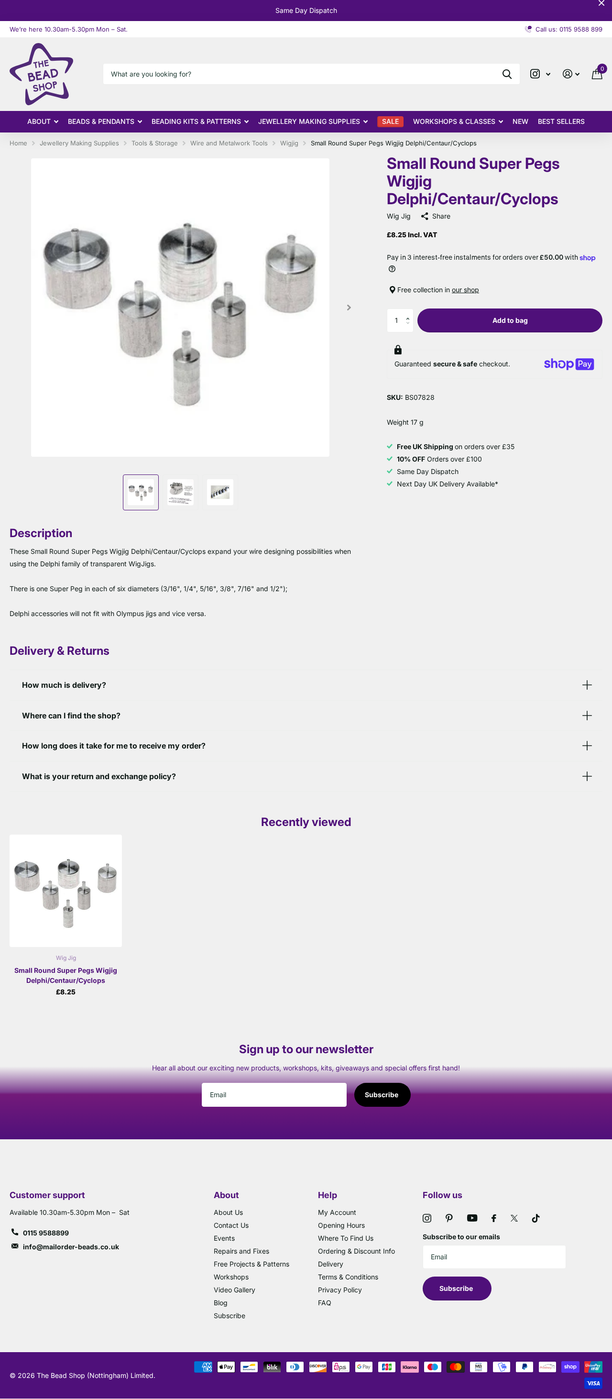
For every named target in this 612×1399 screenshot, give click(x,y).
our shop (465, 290)
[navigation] (141, 492)
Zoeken (507, 74)
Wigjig (289, 143)
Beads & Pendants (101, 121)
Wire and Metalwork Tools (229, 143)
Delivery (330, 1264)
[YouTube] (472, 1218)
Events (224, 1238)
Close (601, 3)
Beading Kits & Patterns (196, 121)
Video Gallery (234, 1290)
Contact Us (231, 1225)
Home (18, 143)
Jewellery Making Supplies (309, 121)
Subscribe (382, 1095)
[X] (514, 1218)
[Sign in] (571, 74)
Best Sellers (561, 121)
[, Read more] (540, 74)
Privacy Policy (340, 1290)
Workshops (231, 1277)
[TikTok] (536, 1218)
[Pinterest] (449, 1218)
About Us (228, 1212)
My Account (337, 1212)
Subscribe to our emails (461, 1237)
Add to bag (510, 320)
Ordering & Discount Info (356, 1251)
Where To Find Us (345, 1238)
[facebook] (494, 1218)
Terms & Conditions (348, 1277)
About (39, 121)
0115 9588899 (46, 1233)
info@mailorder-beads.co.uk (71, 1247)
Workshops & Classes (454, 121)
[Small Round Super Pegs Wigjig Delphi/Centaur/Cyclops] (66, 891)
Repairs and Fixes (241, 1251)
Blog (221, 1303)
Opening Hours (341, 1225)
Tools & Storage (154, 143)
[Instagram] (427, 1218)
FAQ (324, 1303)
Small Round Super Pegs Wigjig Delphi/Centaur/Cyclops (65, 975)
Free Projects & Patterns (251, 1264)
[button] (410, 312)
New (520, 121)
